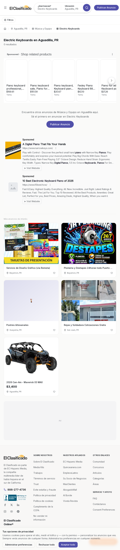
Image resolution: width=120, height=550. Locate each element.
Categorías (98, 478)
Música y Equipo (43, 28)
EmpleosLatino (70, 473)
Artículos (97, 473)
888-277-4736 (17, 489)
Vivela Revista (70, 501)
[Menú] (5, 8)
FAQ (95, 498)
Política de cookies (43, 501)
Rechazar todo (47, 544)
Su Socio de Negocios (74, 478)
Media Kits (38, 467)
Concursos (98, 467)
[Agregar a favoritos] (54, 273)
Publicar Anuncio (106, 7)
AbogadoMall (70, 489)
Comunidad (99, 461)
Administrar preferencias (18, 544)
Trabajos (37, 473)
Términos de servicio (44, 478)
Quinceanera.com (72, 467)
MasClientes (69, 484)
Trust (36, 484)
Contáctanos (99, 504)
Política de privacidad (44, 495)
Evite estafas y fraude (44, 489)
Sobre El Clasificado (43, 461)
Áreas (96, 484)
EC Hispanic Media (72, 461)
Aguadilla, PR (20, 28)
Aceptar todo (68, 544)
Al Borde (67, 495)
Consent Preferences (104, 509)
